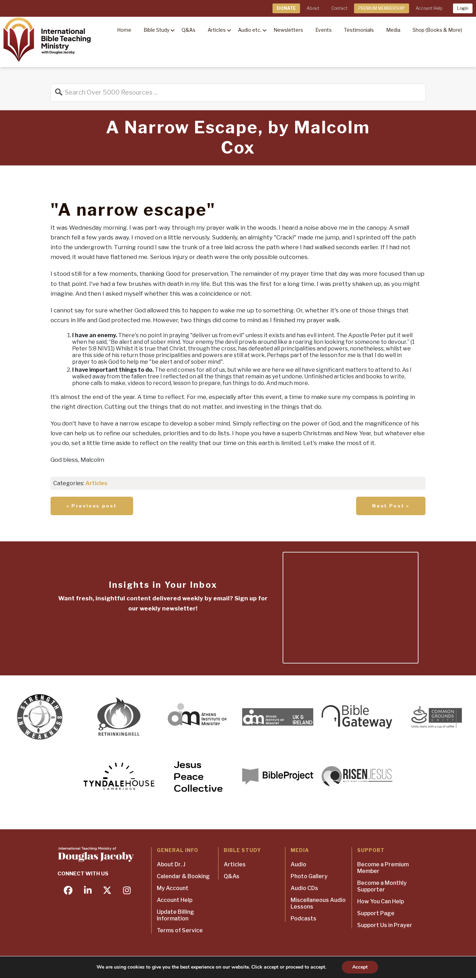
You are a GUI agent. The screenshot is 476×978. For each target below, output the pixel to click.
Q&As (231, 876)
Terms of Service (180, 930)
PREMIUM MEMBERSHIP (381, 8)
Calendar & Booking (183, 876)
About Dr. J (171, 864)
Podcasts (303, 918)
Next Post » (390, 506)
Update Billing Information (175, 915)
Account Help (429, 8)
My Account (173, 888)
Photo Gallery (309, 876)
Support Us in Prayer (384, 925)
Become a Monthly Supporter (382, 886)
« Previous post (92, 506)
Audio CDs (304, 888)
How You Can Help (380, 901)
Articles (96, 483)
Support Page (375, 913)
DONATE (286, 8)
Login (462, 8)
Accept (360, 967)
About (313, 8)
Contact (339, 8)
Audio (298, 864)
